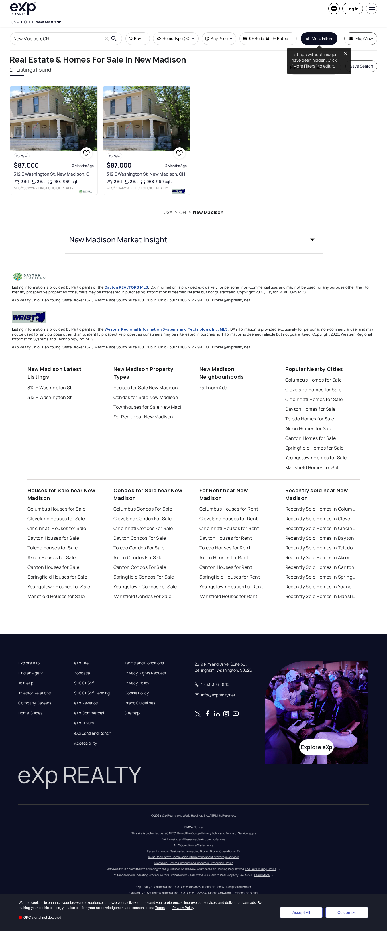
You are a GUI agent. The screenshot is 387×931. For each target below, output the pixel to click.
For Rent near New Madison (143, 417)
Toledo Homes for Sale (309, 419)
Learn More (262, 875)
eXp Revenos (86, 703)
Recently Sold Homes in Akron (318, 557)
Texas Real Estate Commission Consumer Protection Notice (193, 863)
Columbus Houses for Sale (56, 509)
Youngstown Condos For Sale (145, 586)
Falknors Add (213, 387)
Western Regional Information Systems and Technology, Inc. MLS (166, 329)
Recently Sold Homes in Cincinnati (321, 528)
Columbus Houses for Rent (228, 509)
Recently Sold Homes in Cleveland (321, 518)
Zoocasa (82, 673)
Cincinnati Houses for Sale (56, 528)
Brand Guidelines (140, 703)
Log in (353, 8)
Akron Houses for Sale (51, 557)
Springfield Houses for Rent (229, 577)
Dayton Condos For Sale (139, 538)
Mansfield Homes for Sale (313, 467)
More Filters (322, 38)
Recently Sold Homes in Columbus (321, 509)
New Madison (208, 212)
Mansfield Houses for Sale (56, 596)
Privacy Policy (137, 683)
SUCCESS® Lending (92, 693)
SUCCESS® (84, 683)
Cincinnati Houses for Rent (229, 528)
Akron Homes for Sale (309, 428)
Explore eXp (29, 663)
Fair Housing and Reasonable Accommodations (193, 839)
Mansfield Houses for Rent (228, 596)
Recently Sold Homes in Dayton (319, 538)
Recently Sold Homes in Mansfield (321, 596)
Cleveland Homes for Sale (313, 389)
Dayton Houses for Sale (53, 538)
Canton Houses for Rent (225, 567)
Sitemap (132, 713)
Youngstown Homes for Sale (316, 457)
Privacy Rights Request (145, 673)
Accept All (301, 912)
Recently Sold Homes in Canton (320, 567)
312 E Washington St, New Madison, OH (53, 174)
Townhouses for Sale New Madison (149, 407)
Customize (347, 912)
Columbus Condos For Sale (142, 509)
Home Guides (30, 713)
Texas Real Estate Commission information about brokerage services (193, 857)
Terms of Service (237, 833)
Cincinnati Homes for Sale (314, 399)
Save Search (361, 66)
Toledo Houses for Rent (225, 548)
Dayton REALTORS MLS (126, 287)
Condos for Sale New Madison (145, 397)
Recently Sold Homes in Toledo (319, 548)
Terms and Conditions (144, 663)
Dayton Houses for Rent (225, 538)
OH (182, 212)
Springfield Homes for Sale (314, 448)
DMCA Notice (193, 827)
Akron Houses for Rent (224, 557)
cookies (37, 903)
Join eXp (25, 683)
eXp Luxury (84, 723)
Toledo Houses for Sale (52, 548)
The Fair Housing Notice (260, 869)
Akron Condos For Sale (138, 557)
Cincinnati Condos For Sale (143, 528)
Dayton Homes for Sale (310, 409)
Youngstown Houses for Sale (58, 586)
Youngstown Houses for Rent (231, 586)
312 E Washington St (49, 387)
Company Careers (34, 703)
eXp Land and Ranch (92, 733)
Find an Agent (30, 673)
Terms (160, 908)
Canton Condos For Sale (139, 567)
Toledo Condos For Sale (139, 548)
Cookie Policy (137, 693)
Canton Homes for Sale (310, 438)
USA (168, 212)
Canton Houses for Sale (53, 567)
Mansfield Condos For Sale (142, 596)
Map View (364, 38)
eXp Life (81, 663)
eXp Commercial (89, 713)
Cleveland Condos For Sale (142, 518)
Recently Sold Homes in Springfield (321, 577)
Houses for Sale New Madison (145, 387)
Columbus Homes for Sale (313, 380)
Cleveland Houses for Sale (56, 518)
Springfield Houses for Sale (57, 577)
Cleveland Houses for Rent (228, 518)
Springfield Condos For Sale (143, 577)
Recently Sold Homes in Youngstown (321, 586)
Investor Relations (34, 693)
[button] (194, 239)
